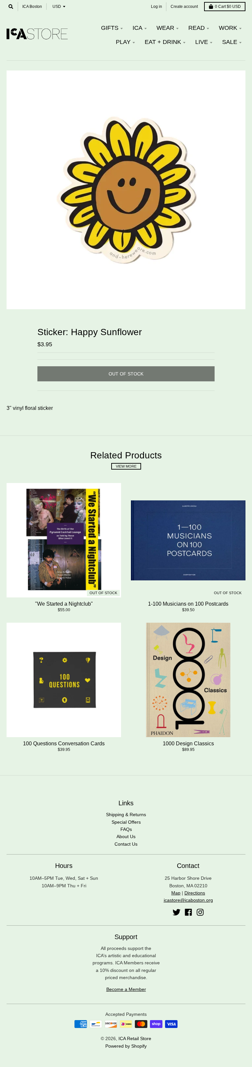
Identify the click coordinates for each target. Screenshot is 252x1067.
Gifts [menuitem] (109, 28)
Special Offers (126, 822)
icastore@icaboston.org (188, 900)
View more (126, 466)
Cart (228, 6)
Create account (184, 6)
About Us (126, 836)
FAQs (126, 829)
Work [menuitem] (228, 28)
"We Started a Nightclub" (64, 604)
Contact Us (126, 844)
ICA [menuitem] (137, 28)
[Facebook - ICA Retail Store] (188, 912)
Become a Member (126, 989)
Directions (194, 893)
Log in (156, 6)
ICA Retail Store (134, 1038)
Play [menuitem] (123, 42)
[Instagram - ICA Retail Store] (200, 912)
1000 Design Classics (188, 743)
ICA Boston (32, 6)
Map (175, 893)
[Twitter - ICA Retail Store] (176, 912)
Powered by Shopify (126, 1046)
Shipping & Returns (126, 814)
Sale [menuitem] (229, 42)
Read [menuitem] (196, 28)
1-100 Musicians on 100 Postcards (188, 604)
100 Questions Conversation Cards (64, 743)
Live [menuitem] (201, 42)
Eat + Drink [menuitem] (163, 42)
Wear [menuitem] (165, 28)
